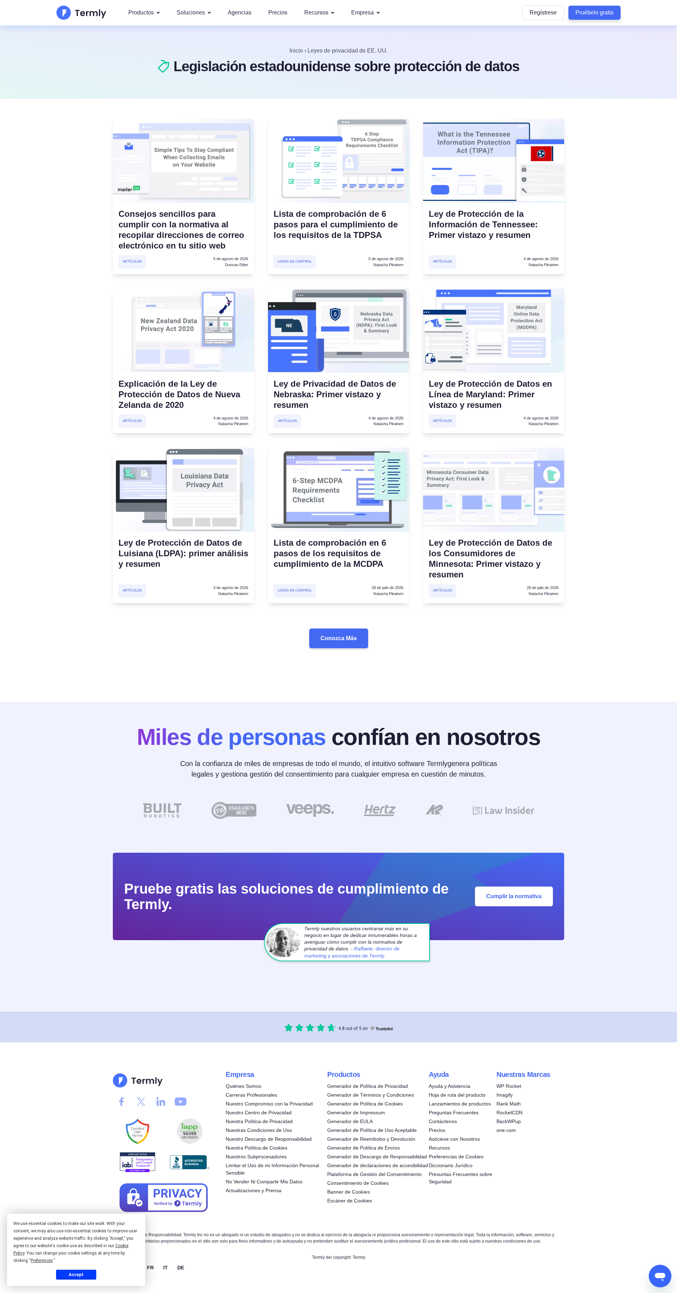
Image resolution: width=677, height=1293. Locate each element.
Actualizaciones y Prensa (253, 1190)
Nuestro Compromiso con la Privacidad (269, 1104)
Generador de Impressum (356, 1112)
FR (150, 1267)
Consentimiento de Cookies (358, 1183)
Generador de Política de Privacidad (367, 1086)
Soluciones (191, 13)
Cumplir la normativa (514, 896)
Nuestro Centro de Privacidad (259, 1112)
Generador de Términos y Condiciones (370, 1095)
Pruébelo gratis (594, 13)
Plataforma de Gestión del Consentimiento (374, 1174)
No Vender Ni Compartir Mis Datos (264, 1181)
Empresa (362, 13)
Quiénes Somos (243, 1086)
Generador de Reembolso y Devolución (371, 1139)
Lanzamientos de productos (460, 1104)
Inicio (296, 51)
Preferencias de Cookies (456, 1156)
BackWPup (508, 1121)
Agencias (239, 13)
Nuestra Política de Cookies (256, 1148)
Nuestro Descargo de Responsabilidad (269, 1139)
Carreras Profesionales (251, 1095)
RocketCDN (509, 1112)
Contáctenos (443, 1121)
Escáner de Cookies (349, 1200)
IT (165, 1267)
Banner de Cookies (348, 1192)
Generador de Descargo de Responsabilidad (377, 1156)
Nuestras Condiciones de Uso (259, 1130)
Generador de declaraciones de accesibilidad (377, 1165)
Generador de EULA (350, 1121)
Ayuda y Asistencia (449, 1086)
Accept (76, 1274)
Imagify (504, 1095)
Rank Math (508, 1104)
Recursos (316, 13)
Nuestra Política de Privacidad (259, 1121)
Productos (141, 13)
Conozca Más (339, 638)
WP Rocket (508, 1086)
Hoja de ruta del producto (457, 1095)
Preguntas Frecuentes (453, 1112)
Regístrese (543, 13)
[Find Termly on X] (141, 1101)
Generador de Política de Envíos (363, 1148)
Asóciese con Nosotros (454, 1139)
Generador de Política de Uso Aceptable (372, 1130)
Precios (277, 13)
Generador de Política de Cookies (365, 1104)
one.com (506, 1130)
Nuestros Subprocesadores (256, 1156)
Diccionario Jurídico (450, 1165)
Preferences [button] (42, 1260)
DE (180, 1267)
